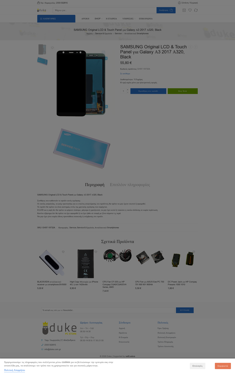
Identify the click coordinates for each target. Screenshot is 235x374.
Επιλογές (198, 365)
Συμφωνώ (223, 365)
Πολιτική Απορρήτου (14, 370)
